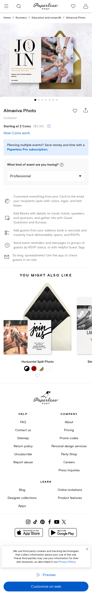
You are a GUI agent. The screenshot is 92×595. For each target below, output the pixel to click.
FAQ (23, 422)
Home (7, 17)
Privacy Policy (67, 562)
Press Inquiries (69, 470)
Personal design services (69, 446)
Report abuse (23, 462)
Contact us (23, 430)
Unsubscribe (23, 454)
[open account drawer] (85, 6)
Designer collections (22, 498)
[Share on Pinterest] (42, 522)
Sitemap (23, 438)
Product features (70, 498)
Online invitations (70, 490)
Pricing (69, 430)
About (69, 422)
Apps (22, 506)
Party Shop (69, 454)
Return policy (23, 446)
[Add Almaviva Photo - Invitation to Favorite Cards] (75, 110)
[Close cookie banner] (87, 549)
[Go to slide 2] (39, 100)
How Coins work (17, 133)
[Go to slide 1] (35, 100)
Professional (20, 176)
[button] (61, 165)
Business (21, 17)
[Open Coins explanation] (49, 126)
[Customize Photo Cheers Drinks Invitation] (46, 60)
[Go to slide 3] (42, 100)
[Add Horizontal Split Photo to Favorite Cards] (37, 375)
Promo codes (69, 438)
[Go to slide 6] (53, 100)
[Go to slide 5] (49, 100)
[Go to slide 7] (57, 100)
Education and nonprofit (46, 17)
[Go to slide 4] (46, 100)
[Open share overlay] (85, 110)
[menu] (6, 6)
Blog (22, 490)
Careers (69, 462)
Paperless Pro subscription (27, 150)
